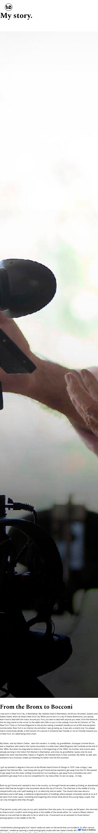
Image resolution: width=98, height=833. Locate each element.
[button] (92, 6)
